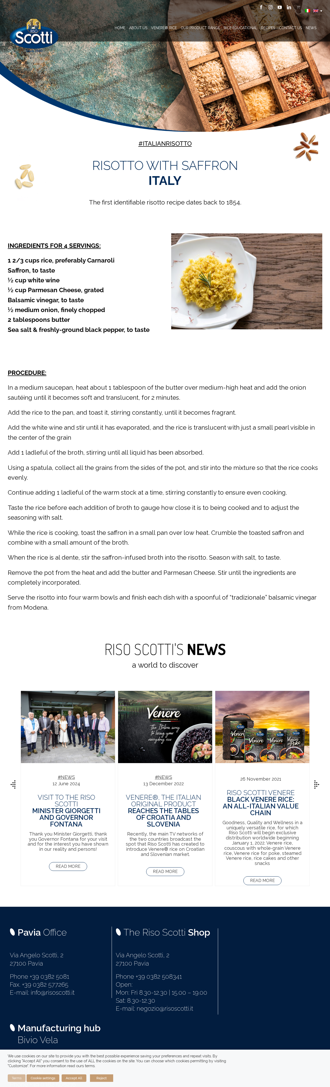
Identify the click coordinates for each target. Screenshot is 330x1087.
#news (66, 777)
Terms (16, 1078)
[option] (68, 788)
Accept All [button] (74, 1078)
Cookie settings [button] (43, 1078)
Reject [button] (101, 1078)
